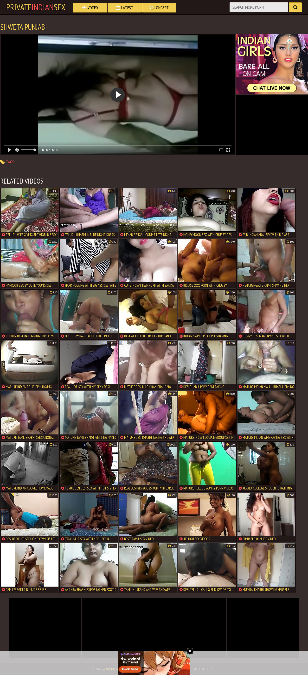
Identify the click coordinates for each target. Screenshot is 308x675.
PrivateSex (35, 7)
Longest (161, 7)
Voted (92, 7)
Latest (126, 7)
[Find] (295, 7)
